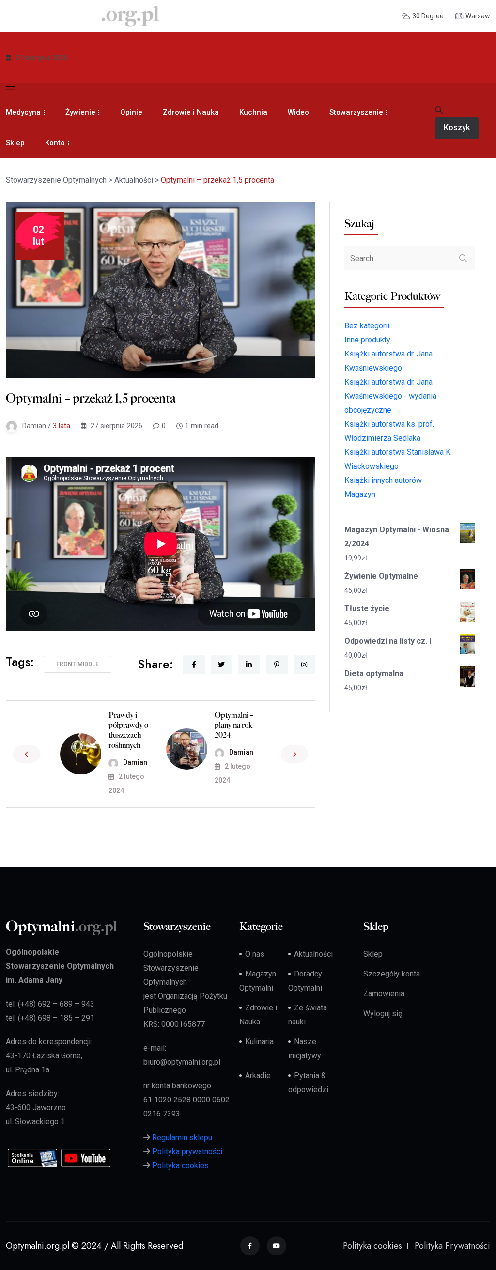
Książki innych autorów (383, 480)
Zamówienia (383, 993)
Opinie (131, 112)
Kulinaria (259, 1041)
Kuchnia (253, 112)
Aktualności (313, 954)
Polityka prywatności (187, 1151)
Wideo (298, 112)
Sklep (15, 143)
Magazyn (359, 494)
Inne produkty (367, 339)
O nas (254, 954)
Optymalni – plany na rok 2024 (234, 725)
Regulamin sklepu (182, 1137)
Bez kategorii (366, 325)
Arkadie (258, 1075)
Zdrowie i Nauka (191, 112)
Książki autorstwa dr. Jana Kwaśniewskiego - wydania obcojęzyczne (390, 396)
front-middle (77, 664)
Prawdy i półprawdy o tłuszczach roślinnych (128, 730)
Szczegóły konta (391, 973)
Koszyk (457, 127)
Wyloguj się (382, 1013)
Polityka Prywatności (452, 1245)
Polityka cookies (180, 1165)
